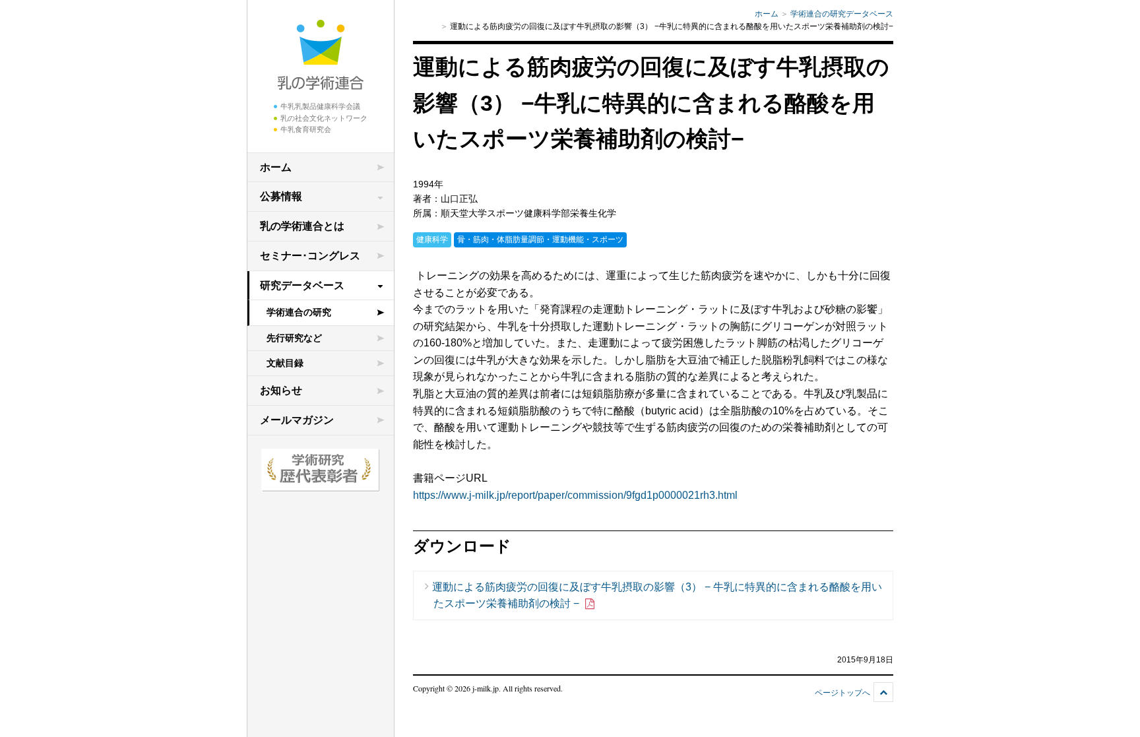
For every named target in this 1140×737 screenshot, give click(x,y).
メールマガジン (297, 420)
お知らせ (281, 390)
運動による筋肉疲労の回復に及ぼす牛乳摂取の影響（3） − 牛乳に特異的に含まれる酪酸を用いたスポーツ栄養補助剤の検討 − (657, 595)
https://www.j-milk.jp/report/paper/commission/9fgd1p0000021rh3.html (575, 495)
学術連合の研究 (299, 312)
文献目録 (285, 363)
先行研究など (294, 338)
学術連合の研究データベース (841, 13)
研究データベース (302, 285)
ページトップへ (842, 692)
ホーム (276, 167)
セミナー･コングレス (310, 255)
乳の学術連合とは (302, 226)
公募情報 (281, 196)
